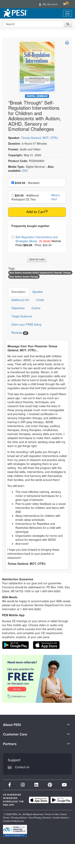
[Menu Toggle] (67, 13)
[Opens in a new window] (37, 679)
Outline (35, 308)
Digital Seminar (37, 96)
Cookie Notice (60, 817)
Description (18, 292)
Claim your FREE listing (26, 324)
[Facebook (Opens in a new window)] (9, 785)
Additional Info (20, 300)
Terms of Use (52, 814)
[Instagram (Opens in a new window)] (23, 785)
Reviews (19, 333)
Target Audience (21, 316)
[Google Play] (61, 800)
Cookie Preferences (13, 821)
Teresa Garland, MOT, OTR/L (39, 138)
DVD (25, 171)
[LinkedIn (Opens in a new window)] (36, 785)
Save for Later (37, 259)
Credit (40, 300)
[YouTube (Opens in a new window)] (64, 785)
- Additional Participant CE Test (25, 197)
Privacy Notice (19, 817)
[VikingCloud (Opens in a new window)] (15, 831)
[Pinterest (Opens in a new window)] (50, 785)
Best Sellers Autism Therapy (23, 276)
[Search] (68, 24)
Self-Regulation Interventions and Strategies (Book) (36, 239)
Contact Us (22, 767)
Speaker (37, 292)
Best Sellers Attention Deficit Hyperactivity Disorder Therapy (40, 272)
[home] (15, 13)
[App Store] (39, 800)
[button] (67, 42)
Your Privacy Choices (40, 817)
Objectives (18, 308)
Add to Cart (35, 212)
